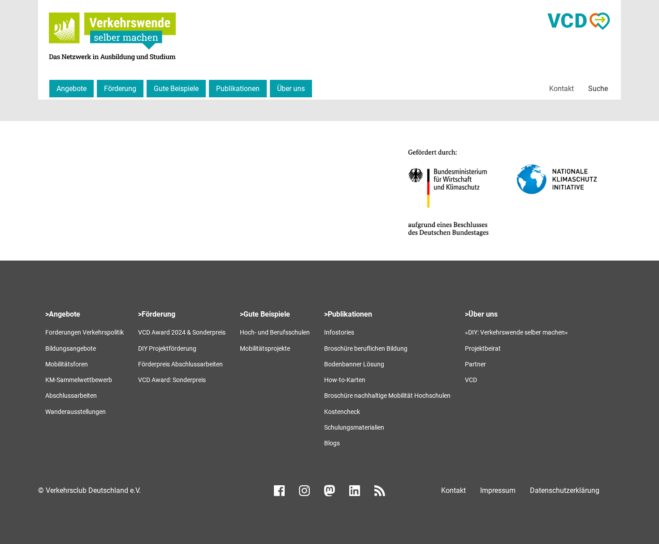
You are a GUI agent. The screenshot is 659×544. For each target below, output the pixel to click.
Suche (598, 88)
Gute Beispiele (176, 88)
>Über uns (481, 314)
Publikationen (238, 88)
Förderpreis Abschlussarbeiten (180, 364)
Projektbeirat (483, 348)
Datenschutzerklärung (564, 490)
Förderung (120, 88)
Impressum (498, 490)
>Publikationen (348, 314)
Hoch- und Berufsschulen (275, 332)
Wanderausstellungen (75, 411)
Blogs (332, 443)
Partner (475, 364)
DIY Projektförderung (167, 348)
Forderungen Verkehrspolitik (84, 332)
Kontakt (561, 88)
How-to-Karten (344, 379)
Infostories (339, 332)
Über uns (291, 88)
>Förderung (156, 314)
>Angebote (62, 314)
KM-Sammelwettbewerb (78, 379)
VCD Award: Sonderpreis (172, 379)
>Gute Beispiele (265, 314)
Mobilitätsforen (66, 364)
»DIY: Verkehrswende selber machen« (516, 332)
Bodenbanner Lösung (354, 364)
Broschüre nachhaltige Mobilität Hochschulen (387, 395)
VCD (471, 379)
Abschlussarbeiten (71, 395)
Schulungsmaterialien (354, 427)
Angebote (71, 88)
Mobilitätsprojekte (265, 348)
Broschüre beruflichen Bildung (366, 348)
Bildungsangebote (70, 348)
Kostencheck (342, 411)
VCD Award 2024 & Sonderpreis (181, 332)
